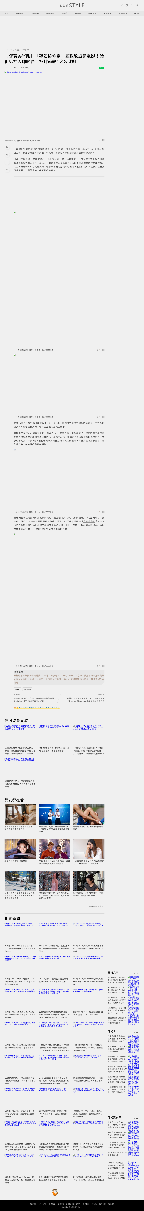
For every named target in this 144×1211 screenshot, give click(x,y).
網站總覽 (111, 1204)
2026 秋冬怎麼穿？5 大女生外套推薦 (117, 1153)
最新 (7, 13)
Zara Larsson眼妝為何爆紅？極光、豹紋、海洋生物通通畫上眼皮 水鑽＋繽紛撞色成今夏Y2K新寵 (54, 1080)
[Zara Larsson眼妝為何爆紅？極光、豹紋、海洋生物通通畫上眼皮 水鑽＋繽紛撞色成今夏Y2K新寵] (54, 1065)
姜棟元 (17, 689)
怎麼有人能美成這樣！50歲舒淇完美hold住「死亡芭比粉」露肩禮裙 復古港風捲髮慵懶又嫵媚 (20, 1146)
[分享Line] (7, 154)
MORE (136, 973)
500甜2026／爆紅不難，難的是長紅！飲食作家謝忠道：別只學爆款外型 (54, 948)
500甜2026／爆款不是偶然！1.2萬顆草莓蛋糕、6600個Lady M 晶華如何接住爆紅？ (20, 981)
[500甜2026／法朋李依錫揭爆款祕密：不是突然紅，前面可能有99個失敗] (88, 933)
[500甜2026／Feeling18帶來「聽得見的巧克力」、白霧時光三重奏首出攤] (20, 1098)
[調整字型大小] (7, 169)
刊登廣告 (33, 1204)
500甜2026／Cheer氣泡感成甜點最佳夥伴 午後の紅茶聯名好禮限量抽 (88, 981)
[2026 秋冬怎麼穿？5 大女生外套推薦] (133, 1155)
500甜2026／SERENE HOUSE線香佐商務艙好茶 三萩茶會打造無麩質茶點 (20, 1014)
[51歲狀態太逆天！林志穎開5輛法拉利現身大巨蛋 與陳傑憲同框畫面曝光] (20, 768)
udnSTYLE (8, 50)
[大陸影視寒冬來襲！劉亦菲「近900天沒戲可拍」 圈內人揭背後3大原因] (54, 1098)
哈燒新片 (26, 50)
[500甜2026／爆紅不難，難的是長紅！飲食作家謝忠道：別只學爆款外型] (54, 933)
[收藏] (7, 162)
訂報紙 (94, 1204)
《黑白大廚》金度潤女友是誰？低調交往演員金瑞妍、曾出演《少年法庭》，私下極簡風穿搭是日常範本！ (54, 1148)
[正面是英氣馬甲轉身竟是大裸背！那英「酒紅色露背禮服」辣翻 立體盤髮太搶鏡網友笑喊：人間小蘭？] (20, 735)
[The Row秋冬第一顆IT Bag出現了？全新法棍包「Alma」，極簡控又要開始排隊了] (88, 1032)
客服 (44, 1204)
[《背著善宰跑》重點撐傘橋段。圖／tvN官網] (54, 104)
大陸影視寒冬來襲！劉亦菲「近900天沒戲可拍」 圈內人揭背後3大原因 (53, 1113)
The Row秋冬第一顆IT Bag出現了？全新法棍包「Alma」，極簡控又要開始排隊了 (88, 1047)
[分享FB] (7, 146)
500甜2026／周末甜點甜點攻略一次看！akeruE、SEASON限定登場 (88, 1178)
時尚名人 (20, 13)
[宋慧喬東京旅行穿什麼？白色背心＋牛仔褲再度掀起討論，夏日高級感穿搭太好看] (133, 1124)
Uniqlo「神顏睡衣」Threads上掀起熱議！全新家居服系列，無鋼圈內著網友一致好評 (117, 1166)
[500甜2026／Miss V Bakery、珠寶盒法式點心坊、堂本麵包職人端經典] (20, 1164)
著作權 (68, 1204)
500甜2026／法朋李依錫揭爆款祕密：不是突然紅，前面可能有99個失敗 (88, 948)
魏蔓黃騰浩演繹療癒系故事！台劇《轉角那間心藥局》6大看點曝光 (88, 1079)
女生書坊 (123, 13)
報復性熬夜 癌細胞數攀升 (16, 861)
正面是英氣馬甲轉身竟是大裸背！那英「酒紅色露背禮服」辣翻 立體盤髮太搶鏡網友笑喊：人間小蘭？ (20, 750)
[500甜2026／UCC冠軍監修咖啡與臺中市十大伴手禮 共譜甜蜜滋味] (20, 1032)
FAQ (40, 1204)
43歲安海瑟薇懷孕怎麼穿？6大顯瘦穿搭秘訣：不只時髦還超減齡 (117, 1135)
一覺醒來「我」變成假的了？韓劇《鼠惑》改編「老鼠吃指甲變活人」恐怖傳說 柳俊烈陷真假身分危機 (88, 752)
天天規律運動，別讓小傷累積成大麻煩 (88, 827)
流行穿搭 (35, 13)
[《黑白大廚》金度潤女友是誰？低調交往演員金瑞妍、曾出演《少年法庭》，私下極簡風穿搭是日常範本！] (54, 1131)
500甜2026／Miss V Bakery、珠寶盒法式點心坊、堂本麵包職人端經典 (20, 1179)
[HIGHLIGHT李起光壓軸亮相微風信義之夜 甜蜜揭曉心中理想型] (54, 1164)
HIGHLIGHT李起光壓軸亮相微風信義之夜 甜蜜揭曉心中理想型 (53, 1178)
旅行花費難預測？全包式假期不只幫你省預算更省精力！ (20, 827)
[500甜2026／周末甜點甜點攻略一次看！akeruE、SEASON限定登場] (88, 1164)
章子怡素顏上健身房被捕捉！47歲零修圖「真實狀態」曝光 (88, 894)
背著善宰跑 (27, 689)
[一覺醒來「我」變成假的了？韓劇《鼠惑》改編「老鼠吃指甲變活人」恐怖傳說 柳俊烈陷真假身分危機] (88, 735)
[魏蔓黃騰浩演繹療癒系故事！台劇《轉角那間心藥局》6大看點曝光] (88, 1065)
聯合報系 (86, 1204)
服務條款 (61, 1204)
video (136, 13)
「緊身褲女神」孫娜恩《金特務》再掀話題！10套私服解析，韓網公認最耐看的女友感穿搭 (117, 1146)
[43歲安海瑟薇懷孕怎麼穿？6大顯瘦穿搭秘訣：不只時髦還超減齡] (133, 1135)
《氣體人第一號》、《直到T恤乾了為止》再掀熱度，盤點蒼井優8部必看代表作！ (88, 1113)
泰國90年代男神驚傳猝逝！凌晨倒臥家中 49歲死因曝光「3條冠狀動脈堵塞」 (88, 1146)
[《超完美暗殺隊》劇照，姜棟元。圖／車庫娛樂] (59, 279)
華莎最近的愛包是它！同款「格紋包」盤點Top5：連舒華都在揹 (117, 1175)
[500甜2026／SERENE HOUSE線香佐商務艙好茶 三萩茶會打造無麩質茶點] (20, 999)
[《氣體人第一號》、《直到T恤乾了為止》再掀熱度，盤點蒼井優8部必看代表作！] (88, 1098)
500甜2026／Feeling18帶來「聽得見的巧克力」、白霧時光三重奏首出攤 (20, 1113)
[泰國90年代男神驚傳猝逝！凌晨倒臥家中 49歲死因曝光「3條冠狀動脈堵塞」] (88, 1131)
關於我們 (102, 1204)
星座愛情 (108, 13)
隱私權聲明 (76, 1204)
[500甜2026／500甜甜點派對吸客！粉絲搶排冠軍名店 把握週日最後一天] (20, 933)
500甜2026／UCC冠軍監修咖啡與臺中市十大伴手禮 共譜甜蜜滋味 (20, 1046)
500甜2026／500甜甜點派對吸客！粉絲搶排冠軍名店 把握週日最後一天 (20, 948)
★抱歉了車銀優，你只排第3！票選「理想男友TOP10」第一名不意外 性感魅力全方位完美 (59, 675)
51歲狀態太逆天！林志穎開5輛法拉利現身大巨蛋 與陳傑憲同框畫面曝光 (20, 783)
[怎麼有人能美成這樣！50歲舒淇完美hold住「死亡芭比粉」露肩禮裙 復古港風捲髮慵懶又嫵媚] (20, 1131)
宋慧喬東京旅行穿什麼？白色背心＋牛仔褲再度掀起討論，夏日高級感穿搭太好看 (54, 895)
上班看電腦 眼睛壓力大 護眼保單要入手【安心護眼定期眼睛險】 (88, 862)
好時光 (65, 13)
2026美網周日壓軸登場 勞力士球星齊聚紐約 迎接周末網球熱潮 (54, 862)
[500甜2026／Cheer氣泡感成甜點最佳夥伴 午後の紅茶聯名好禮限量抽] (88, 966)
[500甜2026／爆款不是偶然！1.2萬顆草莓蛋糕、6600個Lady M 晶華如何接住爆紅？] (20, 966)
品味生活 (92, 13)
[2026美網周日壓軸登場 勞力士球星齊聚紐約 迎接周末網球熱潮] (54, 966)
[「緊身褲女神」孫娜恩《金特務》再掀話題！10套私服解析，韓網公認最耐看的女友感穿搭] (133, 1145)
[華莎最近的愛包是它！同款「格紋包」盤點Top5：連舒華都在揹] (133, 1175)
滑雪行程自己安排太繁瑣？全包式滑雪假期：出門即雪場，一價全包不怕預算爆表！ (20, 895)
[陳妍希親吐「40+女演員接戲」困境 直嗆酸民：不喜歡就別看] (54, 735)
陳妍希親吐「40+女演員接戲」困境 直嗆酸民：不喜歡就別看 (54, 749)
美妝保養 (50, 13)
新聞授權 (52, 1204)
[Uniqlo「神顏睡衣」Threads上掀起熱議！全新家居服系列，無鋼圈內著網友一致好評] (133, 1165)
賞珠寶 (78, 13)
